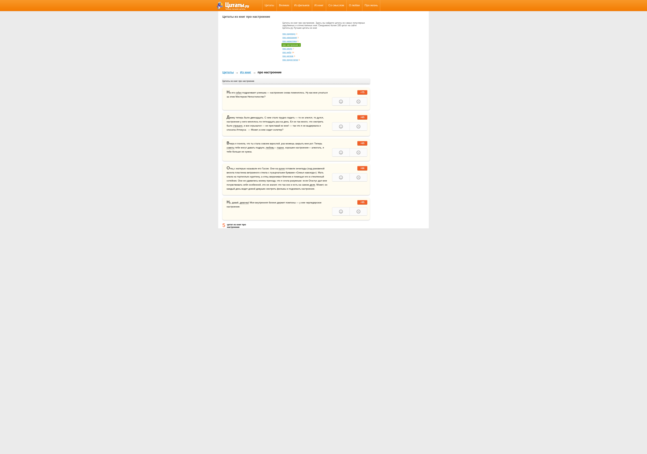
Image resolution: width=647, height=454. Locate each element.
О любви (354, 5)
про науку (287, 48)
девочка (244, 202)
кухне (282, 168)
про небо (286, 52)
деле (312, 184)
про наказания (289, 37)
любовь (270, 147)
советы (230, 147)
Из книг (319, 5)
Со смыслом (336, 5)
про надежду (289, 34)
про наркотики (289, 41)
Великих (284, 5)
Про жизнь (371, 5)
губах (239, 92)
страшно (237, 125)
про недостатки (290, 60)
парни (280, 147)
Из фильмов (302, 5)
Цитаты (269, 5)
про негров (287, 56)
